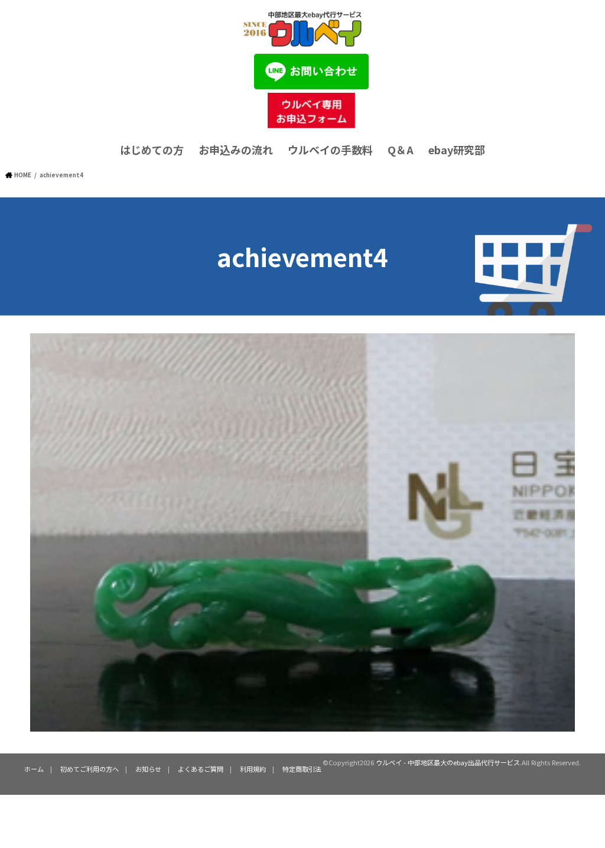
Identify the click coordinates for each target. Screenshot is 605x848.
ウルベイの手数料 (330, 149)
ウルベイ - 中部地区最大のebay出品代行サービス (448, 762)
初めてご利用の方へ (89, 769)
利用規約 (253, 769)
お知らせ (148, 769)
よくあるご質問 (200, 769)
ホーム (34, 769)
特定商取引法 (301, 769)
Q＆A (401, 149)
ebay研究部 (456, 149)
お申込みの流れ (236, 149)
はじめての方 (152, 149)
